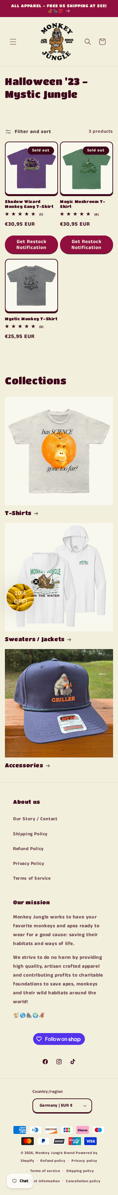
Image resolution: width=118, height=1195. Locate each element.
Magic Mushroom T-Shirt (82, 204)
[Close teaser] (36, 581)
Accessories (24, 765)
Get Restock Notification (31, 244)
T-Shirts (18, 513)
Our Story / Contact (35, 819)
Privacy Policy (28, 863)
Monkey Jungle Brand (54, 1153)
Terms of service (45, 1171)
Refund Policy (28, 849)
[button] (13, 41)
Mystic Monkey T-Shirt (31, 318)
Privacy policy (84, 1160)
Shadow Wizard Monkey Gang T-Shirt (29, 204)
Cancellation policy (83, 1181)
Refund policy (52, 1160)
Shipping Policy (30, 834)
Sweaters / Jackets (35, 639)
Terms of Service (32, 878)
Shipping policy (80, 1171)
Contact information (42, 1181)
